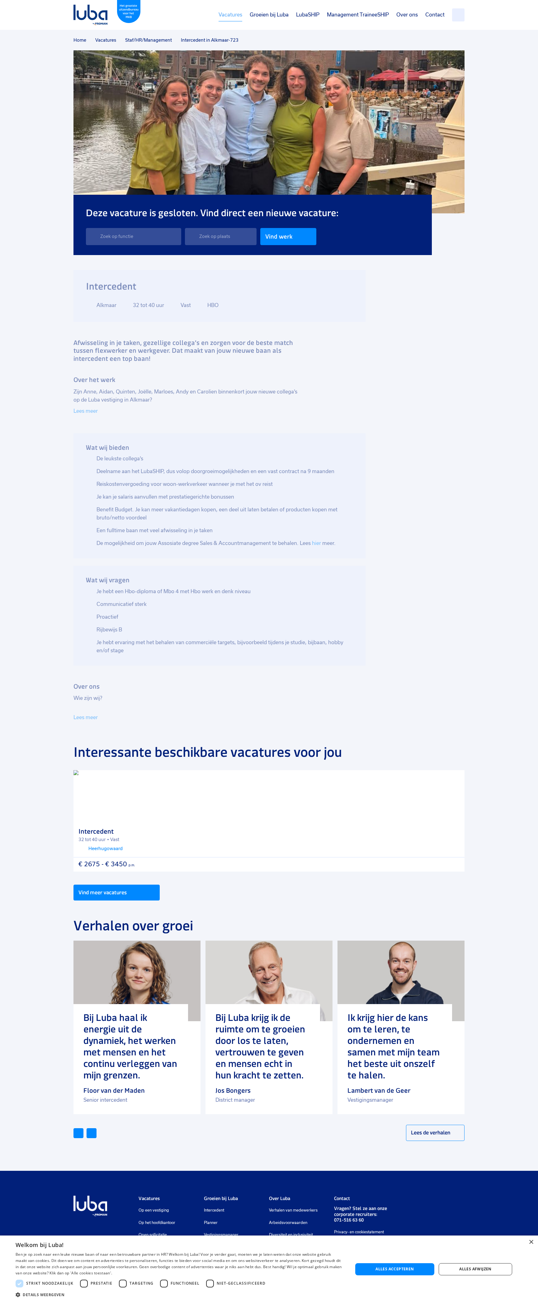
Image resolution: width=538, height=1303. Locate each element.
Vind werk (278, 236)
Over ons (407, 15)
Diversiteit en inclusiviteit (291, 1235)
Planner (211, 1223)
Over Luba (279, 1198)
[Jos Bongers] (269, 981)
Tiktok (446, 1201)
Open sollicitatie (153, 1235)
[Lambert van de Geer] (401, 981)
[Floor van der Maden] (137, 981)
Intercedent (214, 1210)
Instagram (413, 1201)
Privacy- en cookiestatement (359, 1232)
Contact (435, 15)
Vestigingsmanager (221, 1235)
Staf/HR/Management (148, 40)
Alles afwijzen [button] (475, 1269)
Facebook (422, 1201)
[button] (179, 1295)
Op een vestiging (154, 1210)
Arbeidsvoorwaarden (288, 1223)
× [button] (531, 1242)
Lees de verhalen (430, 1132)
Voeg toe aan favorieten (454, 780)
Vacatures (230, 15)
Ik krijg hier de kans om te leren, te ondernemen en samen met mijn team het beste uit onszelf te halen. (393, 1046)
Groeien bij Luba (269, 15)
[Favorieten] (458, 14)
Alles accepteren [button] (394, 1269)
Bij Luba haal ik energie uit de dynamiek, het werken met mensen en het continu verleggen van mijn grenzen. (130, 1046)
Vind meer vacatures (102, 892)
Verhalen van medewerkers (293, 1210)
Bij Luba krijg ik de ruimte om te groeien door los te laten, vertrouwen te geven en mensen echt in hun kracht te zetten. (260, 1046)
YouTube (433, 1201)
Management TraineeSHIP (358, 15)
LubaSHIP (307, 15)
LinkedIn (402, 1201)
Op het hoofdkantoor (157, 1223)
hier (317, 543)
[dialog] (269, 1269)
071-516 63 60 (349, 1219)
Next (96, 1132)
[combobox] (133, 236)
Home (79, 40)
